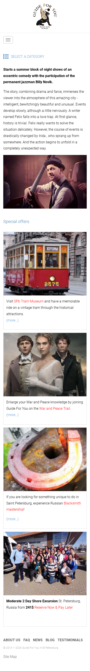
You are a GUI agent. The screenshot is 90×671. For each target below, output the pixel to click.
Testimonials (70, 640)
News (38, 640)
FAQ (26, 640)
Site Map (10, 657)
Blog (50, 640)
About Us (11, 640)
